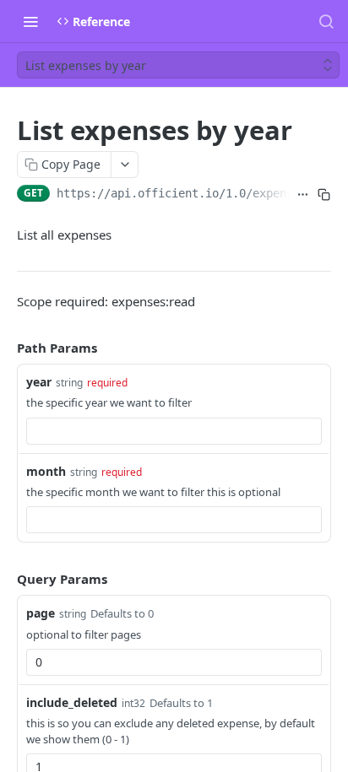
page (40, 613)
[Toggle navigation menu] (30, 21)
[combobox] (174, 431)
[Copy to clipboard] (324, 195)
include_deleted (71, 702)
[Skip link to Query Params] (5, 579)
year (39, 382)
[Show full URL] (303, 195)
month (46, 471)
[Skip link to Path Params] (5, 348)
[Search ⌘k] (326, 21)
